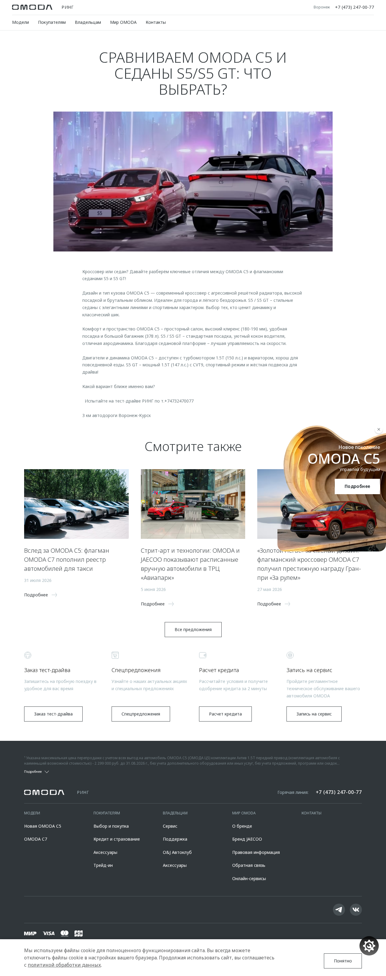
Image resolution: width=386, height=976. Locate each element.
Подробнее (357, 486)
